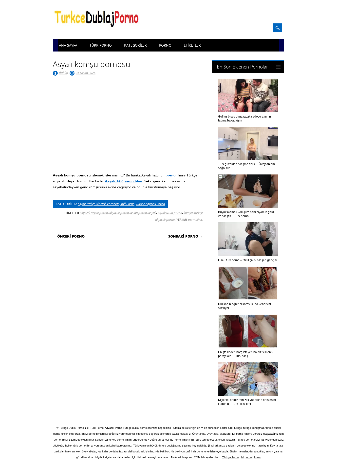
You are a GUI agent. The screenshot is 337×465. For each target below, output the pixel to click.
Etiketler (192, 45)
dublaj (63, 72)
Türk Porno (101, 45)
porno (171, 175)
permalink (195, 219)
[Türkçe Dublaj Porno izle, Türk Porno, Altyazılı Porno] (98, 30)
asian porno (138, 212)
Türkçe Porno (230, 457)
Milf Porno (127, 204)
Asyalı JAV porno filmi (123, 181)
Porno (165, 45)
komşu (188, 212)
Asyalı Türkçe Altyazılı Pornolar (98, 204)
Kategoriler (135, 45)
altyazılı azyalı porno (94, 212)
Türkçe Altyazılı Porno (150, 204)
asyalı (152, 212)
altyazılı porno (119, 212)
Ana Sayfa (68, 45)
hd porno (246, 457)
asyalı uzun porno (170, 212)
